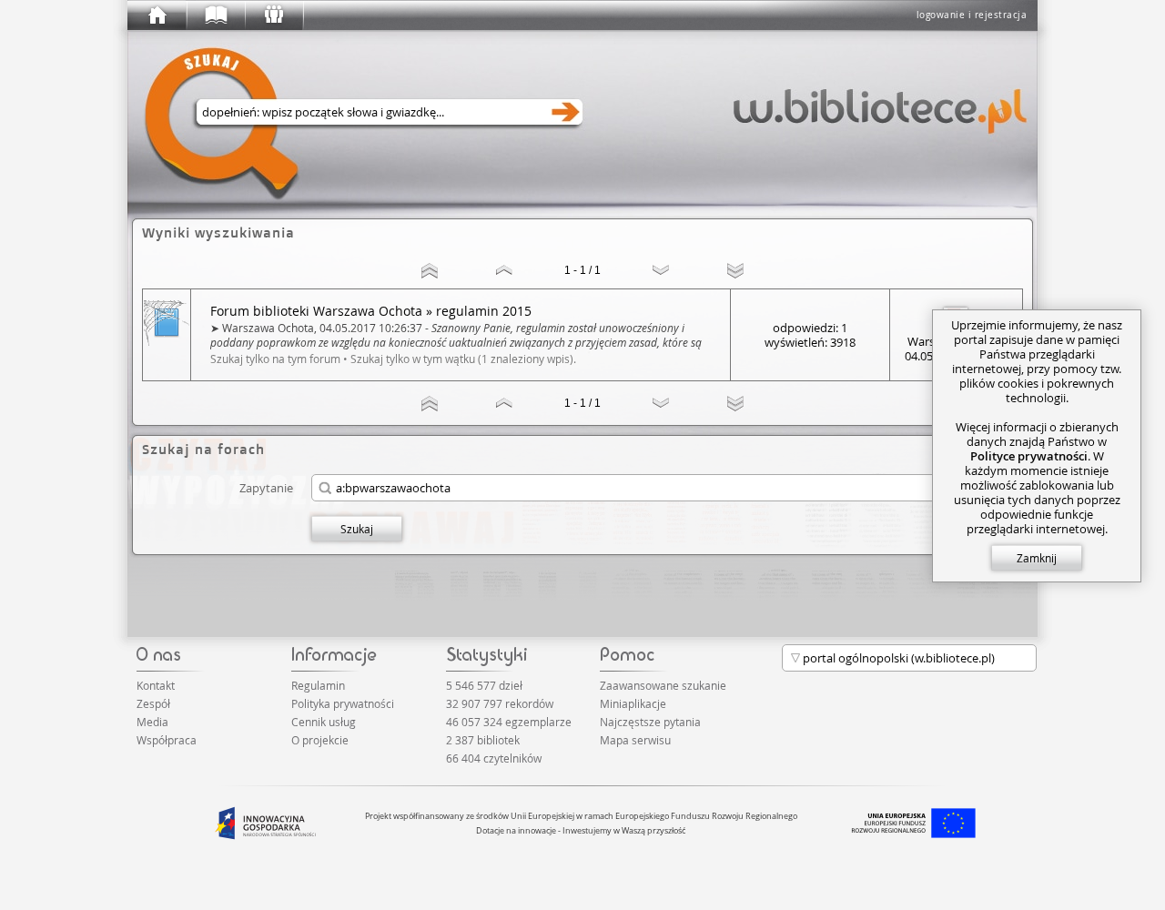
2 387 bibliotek (483, 740)
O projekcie (320, 740)
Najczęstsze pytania (650, 721)
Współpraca (167, 740)
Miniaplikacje (633, 703)
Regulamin (318, 685)
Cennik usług (323, 721)
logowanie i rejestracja (972, 15)
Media (152, 721)
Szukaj (356, 528)
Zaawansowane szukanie (663, 685)
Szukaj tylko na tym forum (275, 358)
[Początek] (156, 15)
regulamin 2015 (484, 310)
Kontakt (156, 685)
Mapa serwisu (635, 740)
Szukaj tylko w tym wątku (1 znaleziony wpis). (463, 358)
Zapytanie (266, 487)
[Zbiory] (215, 15)
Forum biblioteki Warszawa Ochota (316, 311)
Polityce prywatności (1029, 456)
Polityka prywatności (342, 703)
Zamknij (1037, 558)
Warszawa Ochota (268, 327)
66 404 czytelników (494, 758)
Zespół (153, 703)
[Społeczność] (273, 15)
